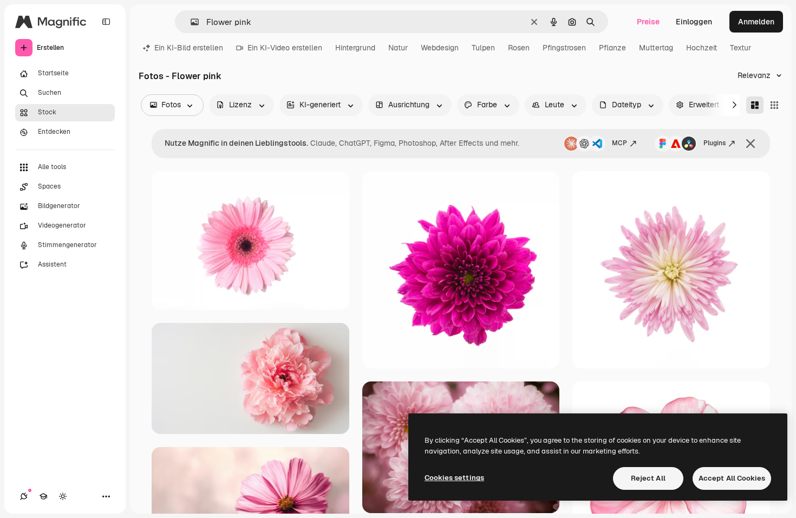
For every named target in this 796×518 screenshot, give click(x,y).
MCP (619, 143)
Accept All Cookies (732, 478)
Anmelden (756, 22)
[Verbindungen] (23, 496)
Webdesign (440, 48)
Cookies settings (454, 477)
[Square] (774, 105)
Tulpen (483, 48)
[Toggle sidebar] (106, 21)
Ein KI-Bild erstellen (188, 48)
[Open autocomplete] (190, 22)
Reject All (648, 478)
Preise (648, 22)
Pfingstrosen (564, 48)
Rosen (519, 48)
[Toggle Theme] (62, 496)
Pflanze (612, 48)
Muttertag (656, 48)
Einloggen (694, 22)
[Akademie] (43, 496)
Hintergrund (355, 48)
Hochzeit (701, 48)
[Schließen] (750, 143)
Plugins (714, 143)
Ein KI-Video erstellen (284, 48)
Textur (740, 48)
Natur (398, 48)
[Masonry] (755, 105)
